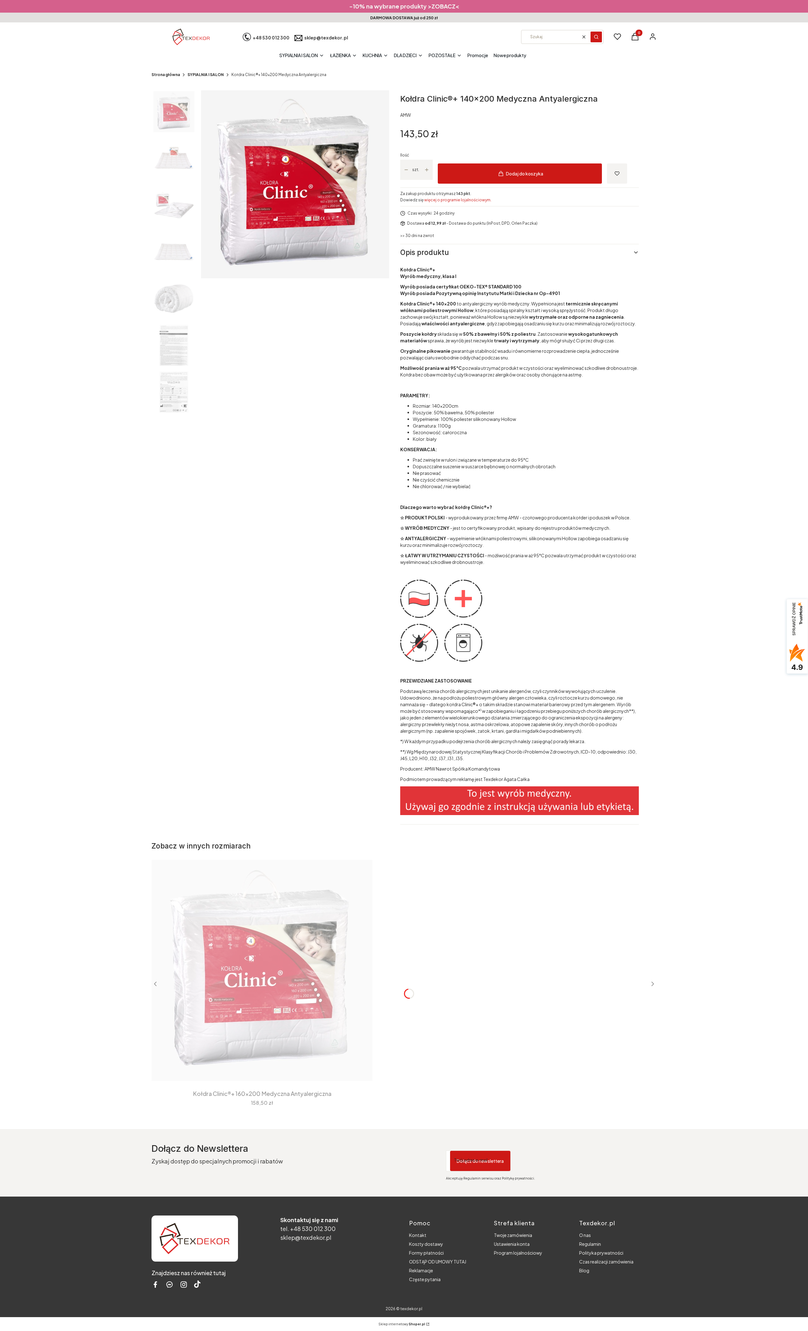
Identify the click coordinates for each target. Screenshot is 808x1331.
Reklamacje (421, 1270)
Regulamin (590, 1244)
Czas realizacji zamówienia (606, 1261)
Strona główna (166, 74)
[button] (596, 37)
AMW (405, 115)
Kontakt (417, 1235)
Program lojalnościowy (518, 1253)
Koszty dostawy (426, 1244)
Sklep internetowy (401, 1324)
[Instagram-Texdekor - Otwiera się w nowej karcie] (183, 1284)
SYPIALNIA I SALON (205, 74)
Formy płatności (426, 1253)
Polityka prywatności (601, 1253)
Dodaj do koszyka (524, 173)
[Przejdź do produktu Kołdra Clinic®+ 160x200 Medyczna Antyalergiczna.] (262, 970)
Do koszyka (258, 1069)
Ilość (404, 155)
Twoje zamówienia (513, 1235)
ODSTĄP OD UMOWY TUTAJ (437, 1261)
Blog (584, 1270)
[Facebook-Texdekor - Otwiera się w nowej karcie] (155, 1284)
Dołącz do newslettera (480, 1161)
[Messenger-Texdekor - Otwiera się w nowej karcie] (169, 1284)
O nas (585, 1235)
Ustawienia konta (512, 1244)
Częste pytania (425, 1279)
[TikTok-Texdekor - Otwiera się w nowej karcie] (197, 1284)
